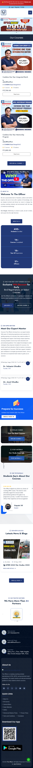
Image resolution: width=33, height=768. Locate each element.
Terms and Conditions (9, 716)
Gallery (5, 710)
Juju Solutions (17, 764)
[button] (16, 32)
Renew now (27, 2)
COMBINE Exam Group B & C (12, 85)
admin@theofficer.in (13, 642)
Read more (16, 94)
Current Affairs (7, 704)
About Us (15, 221)
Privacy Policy (24, 713)
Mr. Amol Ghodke (10, 382)
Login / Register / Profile (17, 7)
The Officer (10, 762)
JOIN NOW (7, 305)
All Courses (6, 701)
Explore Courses (16, 439)
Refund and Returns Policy (10, 713)
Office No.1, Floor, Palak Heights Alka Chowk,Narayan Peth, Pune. (18, 653)
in (3, 84)
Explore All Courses (16, 163)
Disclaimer (21, 716)
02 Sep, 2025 (17, 562)
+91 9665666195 (13, 633)
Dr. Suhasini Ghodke (12, 366)
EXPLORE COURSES (22, 305)
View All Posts (15, 580)
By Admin (7, 562)
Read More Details (8, 568)
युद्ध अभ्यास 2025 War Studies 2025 (16, 565)
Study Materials (16, 458)
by (3, 80)
